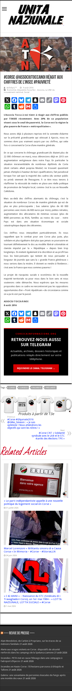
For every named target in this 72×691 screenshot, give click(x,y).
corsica (24, 388)
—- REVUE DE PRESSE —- (19, 633)
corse (12, 388)
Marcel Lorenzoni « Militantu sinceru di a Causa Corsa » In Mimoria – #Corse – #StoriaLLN (32, 550)
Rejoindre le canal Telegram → (36, 368)
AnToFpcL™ (12, 88)
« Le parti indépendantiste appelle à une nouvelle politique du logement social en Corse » (33, 502)
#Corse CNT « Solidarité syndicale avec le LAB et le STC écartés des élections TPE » (48, 434)
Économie (11, 90)
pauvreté (36, 388)
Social (26, 92)
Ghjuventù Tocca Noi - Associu (30, 90)
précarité (50, 388)
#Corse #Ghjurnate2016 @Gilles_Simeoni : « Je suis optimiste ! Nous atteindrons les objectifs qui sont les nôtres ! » (24, 422)
